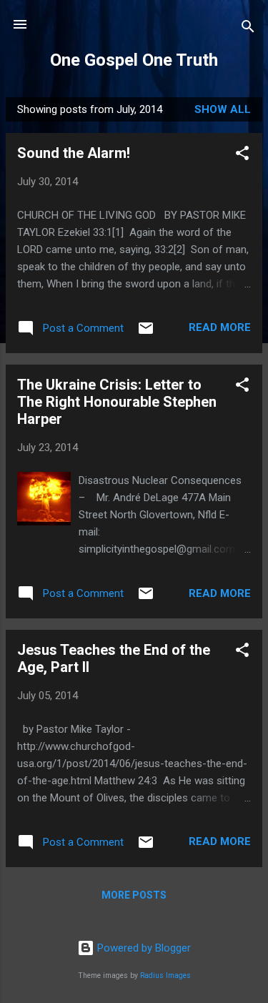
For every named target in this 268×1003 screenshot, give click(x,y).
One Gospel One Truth (134, 60)
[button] (242, 155)
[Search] (248, 29)
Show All (222, 109)
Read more (220, 327)
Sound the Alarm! (73, 153)
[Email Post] (145, 333)
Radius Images (165, 975)
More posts (134, 895)
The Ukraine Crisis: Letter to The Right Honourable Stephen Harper (117, 402)
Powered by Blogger (142, 948)
